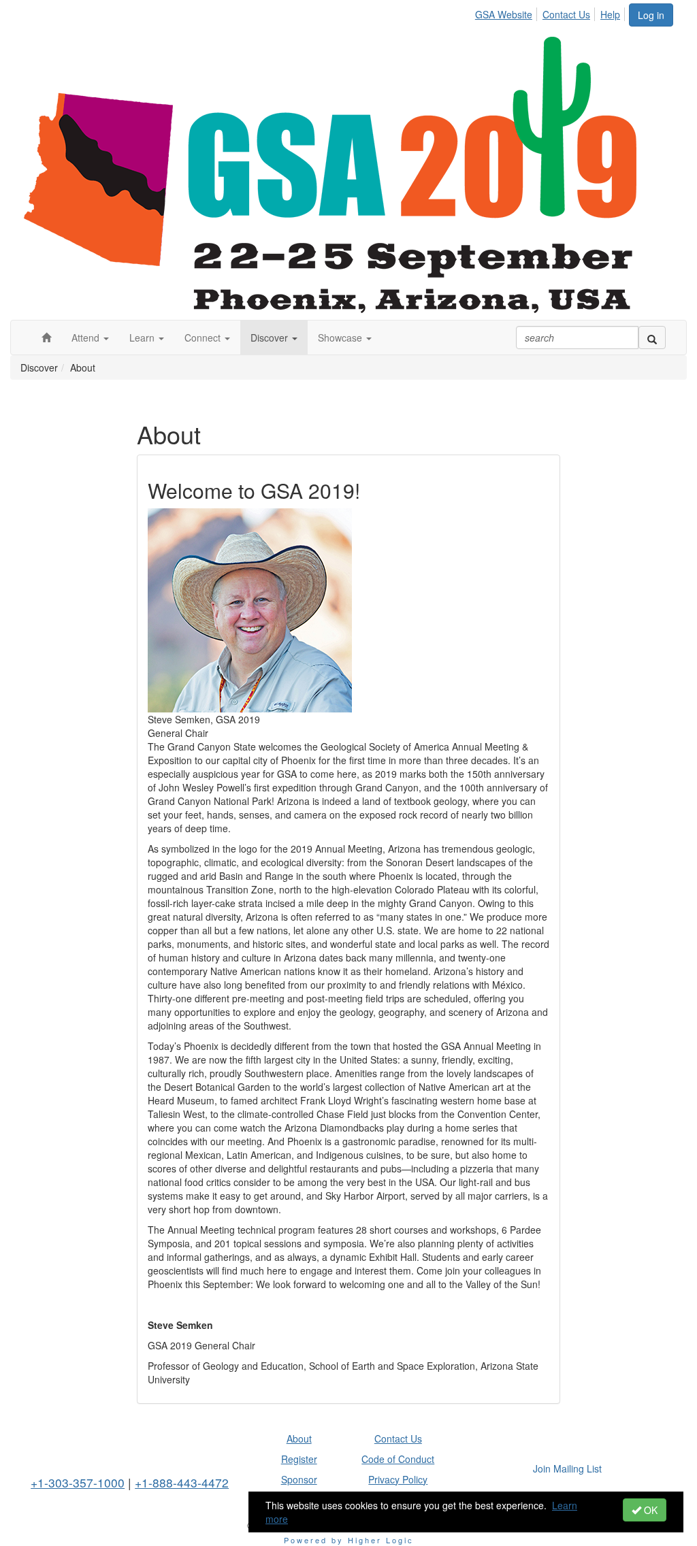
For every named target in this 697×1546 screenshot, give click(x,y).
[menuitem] (507, 12)
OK (649, 1510)
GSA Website (503, 14)
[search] (652, 337)
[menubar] (551, 12)
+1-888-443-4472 (182, 1482)
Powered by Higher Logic (349, 1539)
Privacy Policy (397, 1479)
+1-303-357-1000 (78, 1482)
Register (299, 1459)
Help (610, 14)
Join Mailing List (567, 1468)
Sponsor (299, 1479)
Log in (651, 15)
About (299, 1438)
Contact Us (566, 14)
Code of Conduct (397, 1459)
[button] (90, 337)
